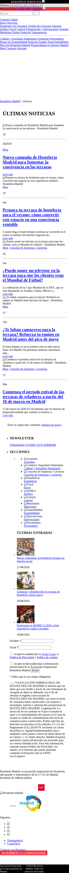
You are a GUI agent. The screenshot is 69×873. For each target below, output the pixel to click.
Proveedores (57, 38)
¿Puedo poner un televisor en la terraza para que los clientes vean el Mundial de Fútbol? (33, 275)
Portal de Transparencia (34, 32)
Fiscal (12, 29)
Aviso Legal (48, 654)
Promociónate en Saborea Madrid (49, 45)
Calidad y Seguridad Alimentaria (18, 38)
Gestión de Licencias (39, 26)
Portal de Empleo (37, 41)
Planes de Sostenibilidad (13, 41)
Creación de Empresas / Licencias (28, 247)
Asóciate (22, 48)
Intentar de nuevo (51, 424)
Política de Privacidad (22, 657)
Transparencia (15, 840)
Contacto (11, 48)
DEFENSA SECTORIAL (24, 5)
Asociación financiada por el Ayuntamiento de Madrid (11, 868)
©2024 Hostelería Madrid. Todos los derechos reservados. (34, 868)
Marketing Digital (10, 32)
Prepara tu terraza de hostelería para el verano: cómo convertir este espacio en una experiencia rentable (32, 217)
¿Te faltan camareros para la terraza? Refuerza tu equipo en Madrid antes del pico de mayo (31, 334)
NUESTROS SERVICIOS (26, 1)
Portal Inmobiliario (58, 41)
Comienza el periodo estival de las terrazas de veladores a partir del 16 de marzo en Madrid (33, 396)
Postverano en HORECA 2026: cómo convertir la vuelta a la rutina (38, 627)
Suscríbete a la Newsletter (24, 852)
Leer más (8, 174)
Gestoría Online (9, 19)
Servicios (12, 22)
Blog (3, 48)
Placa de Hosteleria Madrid (15, 45)
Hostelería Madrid (10, 101)
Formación (43, 38)
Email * (14, 647)
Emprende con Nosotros (13, 26)
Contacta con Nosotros (12, 849)
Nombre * (15, 640)
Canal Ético (13, 843)
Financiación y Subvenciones (42, 29)
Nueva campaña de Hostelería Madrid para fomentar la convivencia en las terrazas (30, 162)
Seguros (63, 29)
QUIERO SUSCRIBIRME (40, 444)
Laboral (21, 29)
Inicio (3, 22)
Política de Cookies (11, 863)
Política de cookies (47, 657)
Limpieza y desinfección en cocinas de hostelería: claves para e (38, 593)
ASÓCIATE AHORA (29, 8)
